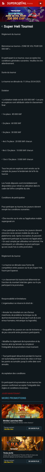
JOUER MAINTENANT (11, 393)
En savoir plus (34, 428)
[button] (40, 3)
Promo (29, 3)
